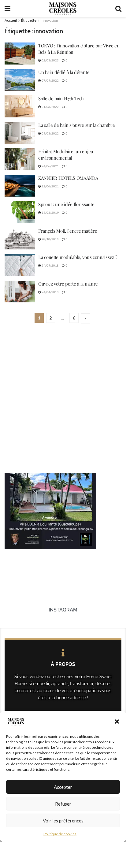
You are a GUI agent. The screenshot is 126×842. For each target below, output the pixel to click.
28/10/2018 (50, 239)
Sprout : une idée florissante (66, 204)
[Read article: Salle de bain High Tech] (20, 106)
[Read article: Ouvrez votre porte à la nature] (20, 292)
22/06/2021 (50, 186)
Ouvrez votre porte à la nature (68, 284)
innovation (49, 20)
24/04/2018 (50, 292)
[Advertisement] (63, 399)
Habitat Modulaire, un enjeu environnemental (65, 154)
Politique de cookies (59, 834)
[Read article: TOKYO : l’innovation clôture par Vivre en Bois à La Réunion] (20, 53)
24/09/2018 (50, 265)
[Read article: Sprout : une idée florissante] (20, 212)
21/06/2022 (50, 107)
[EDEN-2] (50, 510)
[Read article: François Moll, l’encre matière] (20, 239)
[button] (117, 721)
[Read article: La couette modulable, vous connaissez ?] (20, 265)
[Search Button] (118, 8)
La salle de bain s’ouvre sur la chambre (76, 125)
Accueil (11, 20)
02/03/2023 (50, 60)
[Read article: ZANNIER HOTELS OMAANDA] (20, 186)
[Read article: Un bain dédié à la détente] (20, 80)
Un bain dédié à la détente (64, 72)
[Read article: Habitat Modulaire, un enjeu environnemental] (20, 159)
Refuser (63, 804)
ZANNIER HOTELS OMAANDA (68, 178)
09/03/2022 (50, 133)
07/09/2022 (50, 80)
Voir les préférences (63, 820)
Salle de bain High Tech (61, 98)
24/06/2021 (50, 166)
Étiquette (28, 20)
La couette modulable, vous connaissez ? (77, 257)
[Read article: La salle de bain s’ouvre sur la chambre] (20, 133)
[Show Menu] (7, 8)
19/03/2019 (50, 212)
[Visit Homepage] (62, 8)
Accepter (63, 787)
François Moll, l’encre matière (67, 231)
